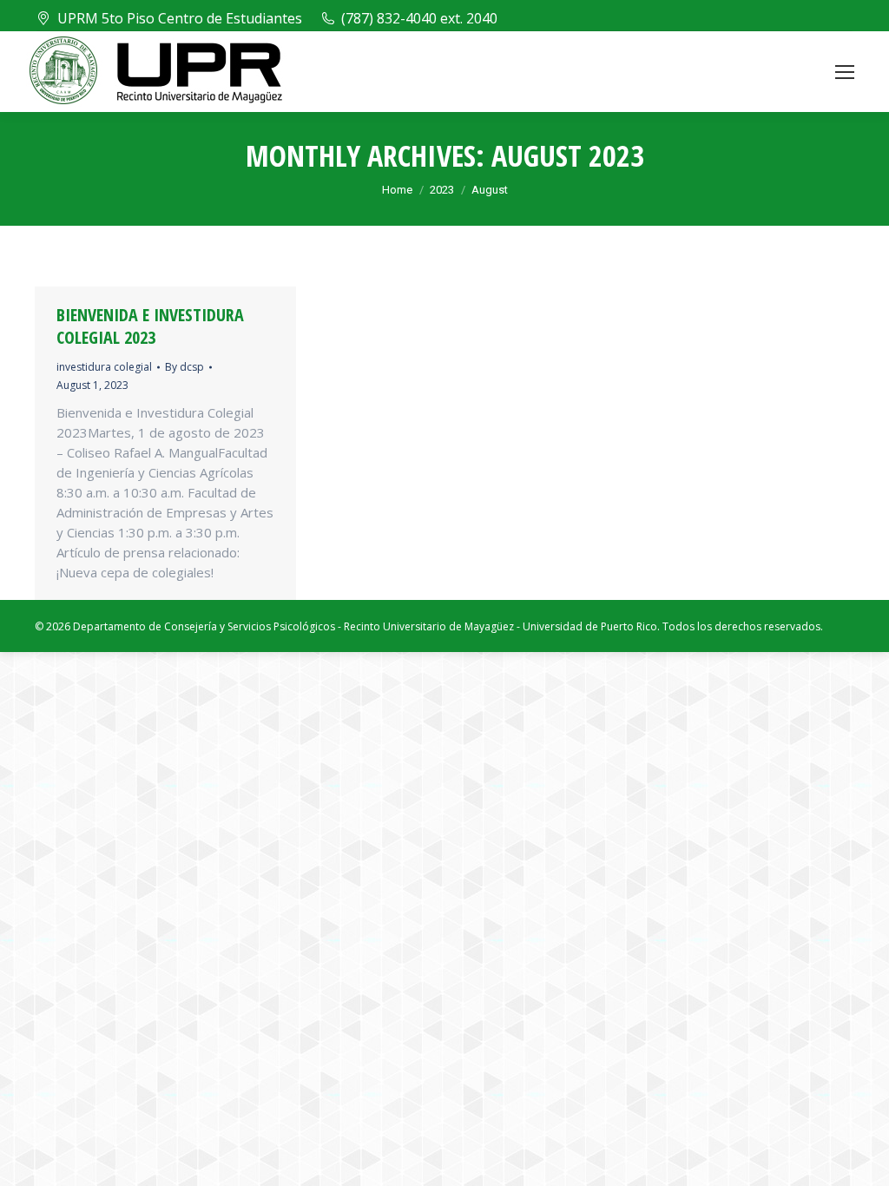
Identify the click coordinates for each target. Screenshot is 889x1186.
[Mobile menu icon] (844, 72)
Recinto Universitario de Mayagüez (429, 626)
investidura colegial (104, 366)
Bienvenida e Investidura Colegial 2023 (150, 326)
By (184, 366)
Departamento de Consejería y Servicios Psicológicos (204, 626)
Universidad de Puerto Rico (590, 626)
